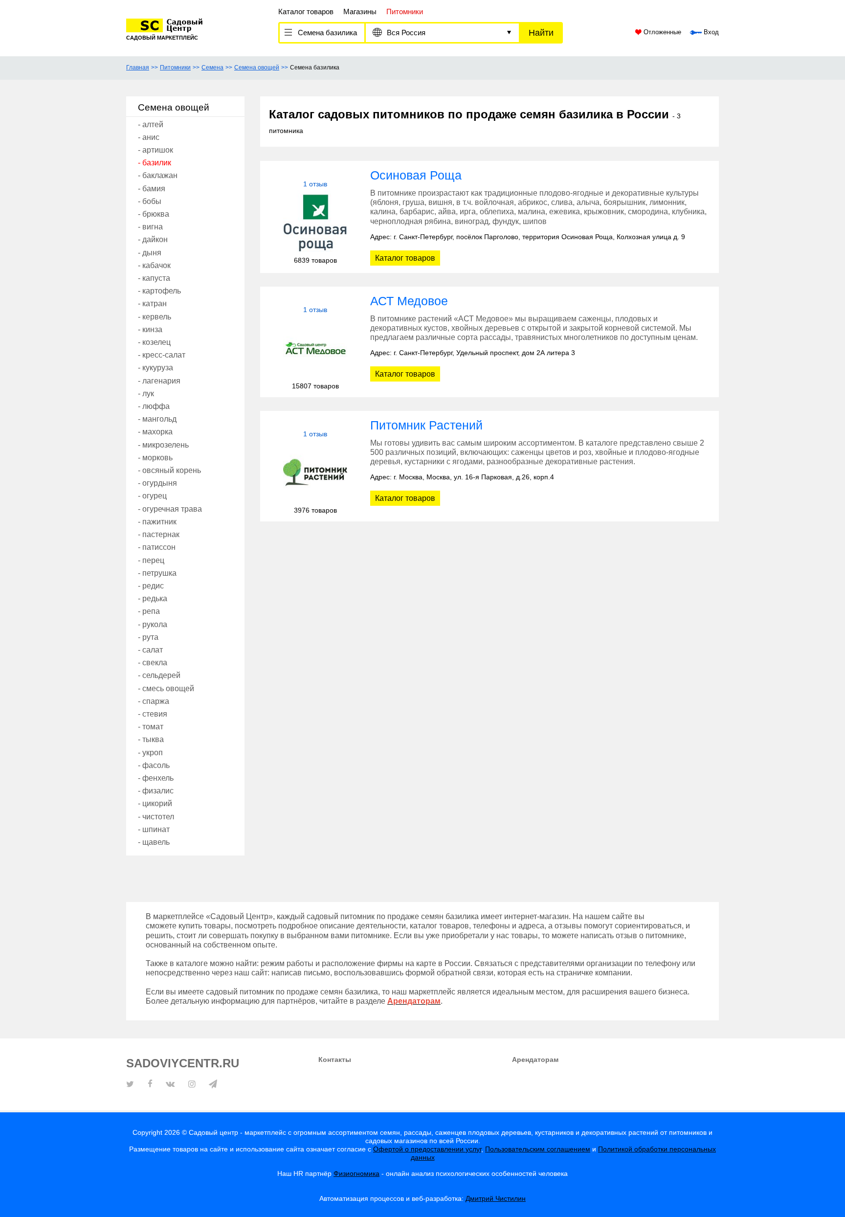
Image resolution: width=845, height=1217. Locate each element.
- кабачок (154, 265)
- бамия (151, 188)
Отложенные (661, 32)
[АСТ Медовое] (315, 348)
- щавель (154, 842)
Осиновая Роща (416, 175)
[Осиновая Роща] (315, 222)
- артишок (155, 150)
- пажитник (157, 522)
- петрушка (157, 573)
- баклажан (158, 175)
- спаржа (153, 701)
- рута (148, 637)
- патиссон (157, 547)
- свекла (152, 662)
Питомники (175, 67)
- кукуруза (155, 367)
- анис (148, 137)
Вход (710, 32)
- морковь (155, 457)
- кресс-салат (161, 355)
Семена (212, 67)
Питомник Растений (426, 425)
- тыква (151, 739)
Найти (541, 33)
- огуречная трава (170, 509)
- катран (152, 303)
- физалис (156, 791)
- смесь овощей (166, 688)
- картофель (159, 291)
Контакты (334, 1059)
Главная (137, 67)
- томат (150, 726)
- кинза (150, 329)
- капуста (154, 278)
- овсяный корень (169, 470)
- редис (151, 586)
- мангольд (157, 419)
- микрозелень (163, 445)
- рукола (152, 624)
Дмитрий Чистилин (496, 1198)
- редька (152, 598)
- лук (146, 393)
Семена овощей (256, 67)
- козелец (154, 342)
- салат (150, 650)
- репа (149, 611)
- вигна (150, 227)
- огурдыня (157, 483)
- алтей (150, 124)
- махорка (155, 432)
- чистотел (156, 816)
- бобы (149, 201)
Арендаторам (535, 1059)
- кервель (154, 317)
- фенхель (156, 778)
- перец (151, 560)
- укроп (150, 752)
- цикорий (155, 803)
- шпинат (154, 829)
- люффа (154, 406)
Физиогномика (356, 1173)
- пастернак (158, 534)
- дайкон (153, 239)
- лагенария (159, 381)
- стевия (152, 714)
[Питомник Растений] (315, 472)
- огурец (152, 496)
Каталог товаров (306, 11)
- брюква (153, 214)
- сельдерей (159, 675)
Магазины (360, 11)
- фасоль (154, 765)
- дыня (149, 252)
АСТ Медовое (409, 301)
